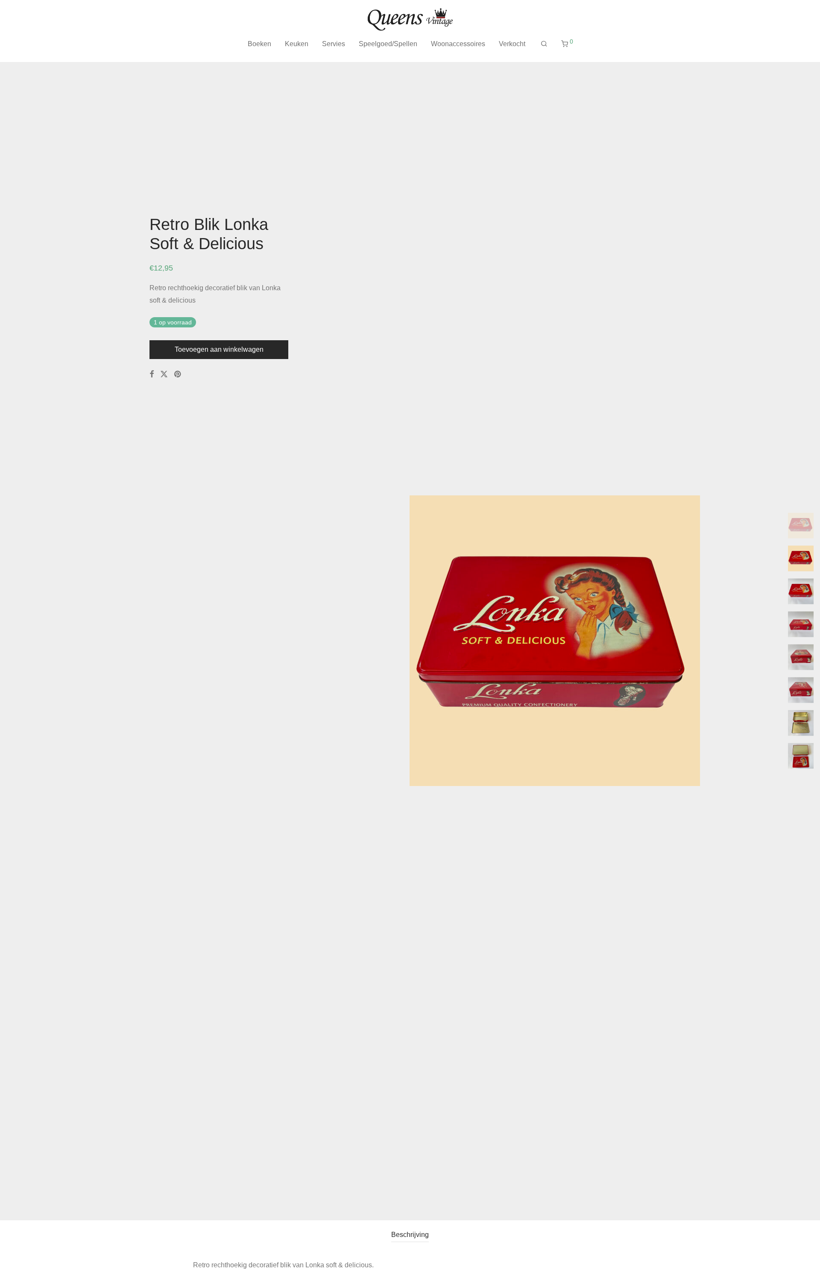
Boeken (259, 43)
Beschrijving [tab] (410, 1234)
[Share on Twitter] (164, 374)
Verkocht (512, 43)
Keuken (296, 43)
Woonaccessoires (458, 43)
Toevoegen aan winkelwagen (219, 349)
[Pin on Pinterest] (178, 374)
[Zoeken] (544, 44)
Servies (333, 43)
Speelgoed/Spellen (388, 43)
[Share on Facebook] (151, 374)
